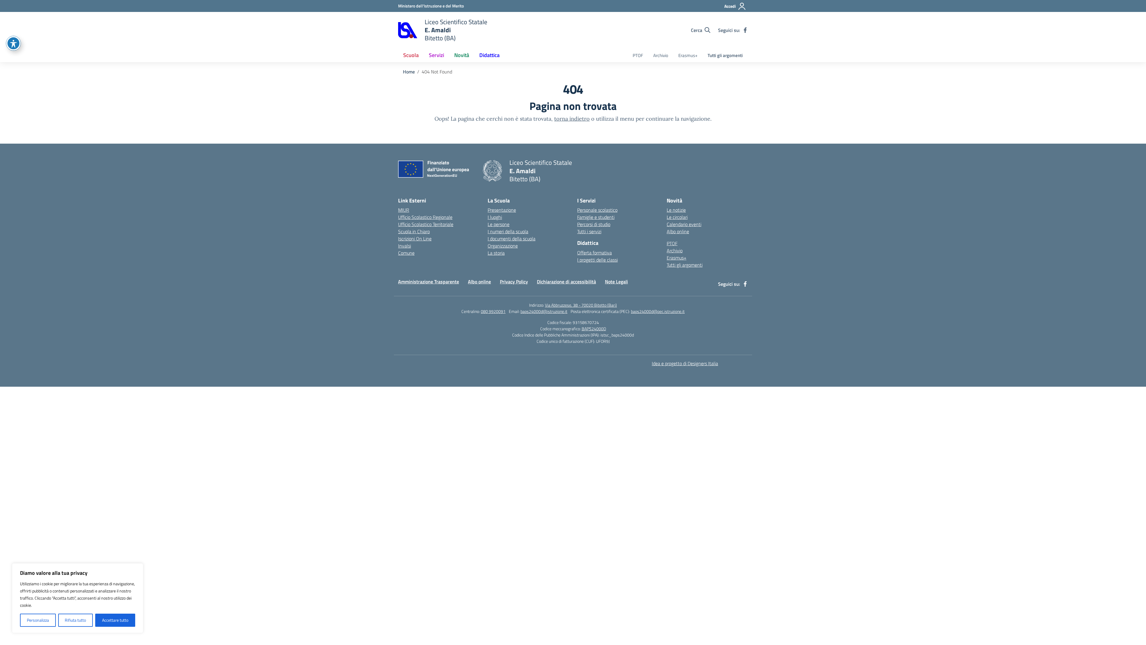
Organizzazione (503, 245)
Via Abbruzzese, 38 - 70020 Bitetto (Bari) (581, 305)
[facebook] (745, 30)
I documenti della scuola (511, 238)
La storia (496, 253)
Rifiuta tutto (75, 620)
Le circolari (677, 217)
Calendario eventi (684, 224)
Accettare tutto (115, 620)
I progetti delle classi (597, 259)
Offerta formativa (594, 252)
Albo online (678, 231)
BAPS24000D (594, 328)
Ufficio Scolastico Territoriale (425, 224)
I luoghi (495, 217)
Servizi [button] (436, 55)
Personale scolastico (597, 210)
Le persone (498, 224)
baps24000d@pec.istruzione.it (658, 311)
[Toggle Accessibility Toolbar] (13, 43)
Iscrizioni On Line (415, 238)
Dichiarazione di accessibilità (566, 281)
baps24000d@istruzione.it (543, 311)
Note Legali (616, 281)
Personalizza (38, 620)
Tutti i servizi (589, 231)
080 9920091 (493, 311)
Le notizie (676, 210)
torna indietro (572, 118)
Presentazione (502, 210)
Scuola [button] (411, 55)
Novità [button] (461, 55)
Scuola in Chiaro (414, 231)
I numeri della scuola (508, 231)
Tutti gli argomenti (725, 55)
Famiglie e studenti (595, 217)
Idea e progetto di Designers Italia (685, 363)
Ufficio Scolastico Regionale (425, 217)
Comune (406, 253)
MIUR (403, 210)
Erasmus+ (687, 55)
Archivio (660, 55)
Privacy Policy (514, 281)
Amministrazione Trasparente (428, 281)
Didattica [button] (489, 55)
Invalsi (404, 245)
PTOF (638, 55)
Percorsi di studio (593, 224)
